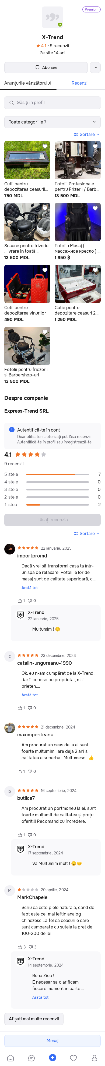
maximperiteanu (35, 735)
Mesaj (52, 1041)
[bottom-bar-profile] (94, 1058)
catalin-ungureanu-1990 (44, 663)
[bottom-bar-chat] (31, 1058)
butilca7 (26, 798)
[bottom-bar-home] (10, 1058)
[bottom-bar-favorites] (73, 1058)
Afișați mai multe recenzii (34, 1019)
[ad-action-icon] (45, 146)
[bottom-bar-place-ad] (52, 1058)
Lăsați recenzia (52, 520)
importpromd (32, 556)
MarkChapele (32, 897)
